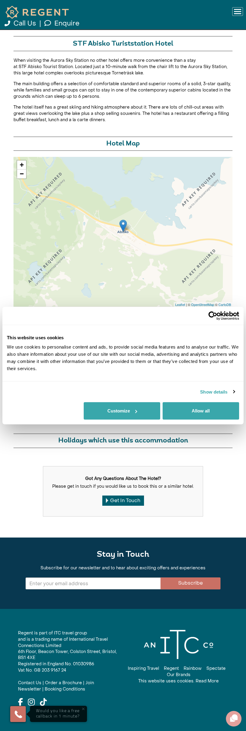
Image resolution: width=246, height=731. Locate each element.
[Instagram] (31, 702)
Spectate (216, 668)
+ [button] (22, 165)
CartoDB (224, 304)
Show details (213, 391)
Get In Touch (125, 500)
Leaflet (180, 304)
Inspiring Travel (143, 668)
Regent (171, 668)
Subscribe (190, 583)
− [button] (22, 174)
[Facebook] (20, 702)
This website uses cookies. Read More (178, 681)
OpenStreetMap (202, 304)
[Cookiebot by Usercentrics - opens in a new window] (213, 315)
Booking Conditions (65, 689)
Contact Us (29, 683)
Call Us (25, 23)
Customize (118, 410)
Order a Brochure (63, 683)
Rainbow (193, 668)
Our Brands (178, 675)
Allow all (201, 410)
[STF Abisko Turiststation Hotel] (123, 226)
